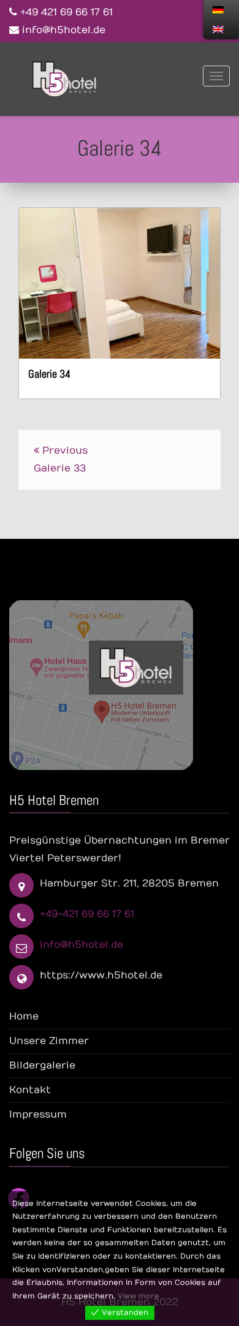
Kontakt (30, 1089)
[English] (218, 29)
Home (24, 1016)
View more (138, 1296)
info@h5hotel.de (81, 944)
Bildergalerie (42, 1065)
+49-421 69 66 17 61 (87, 914)
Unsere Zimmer (49, 1040)
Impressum (38, 1114)
